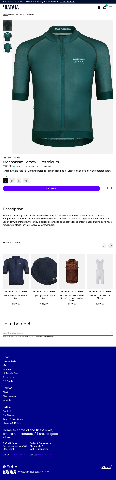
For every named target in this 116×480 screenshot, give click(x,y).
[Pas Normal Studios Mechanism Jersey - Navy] (16, 271)
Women (7, 369)
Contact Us (8, 411)
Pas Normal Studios (11, 158)
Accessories (9, 377)
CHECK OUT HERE (67, 2)
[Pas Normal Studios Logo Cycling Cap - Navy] (44, 271)
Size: (6, 176)
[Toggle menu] (110, 7)
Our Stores (8, 415)
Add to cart (51, 188)
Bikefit (6, 392)
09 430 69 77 (18, 454)
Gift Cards (8, 381)
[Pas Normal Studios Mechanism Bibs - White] (100, 271)
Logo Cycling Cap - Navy (44, 296)
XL (26, 180)
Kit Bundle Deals (11, 373)
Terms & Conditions (13, 419)
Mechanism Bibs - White (100, 296)
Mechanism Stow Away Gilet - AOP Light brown (72, 298)
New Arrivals (9, 361)
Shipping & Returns (12, 423)
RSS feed (44, 471)
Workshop (8, 400)
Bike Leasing (9, 396)
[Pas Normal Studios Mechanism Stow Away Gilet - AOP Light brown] (72, 271)
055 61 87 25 (44, 454)
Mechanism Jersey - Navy (16, 296)
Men (5, 365)
